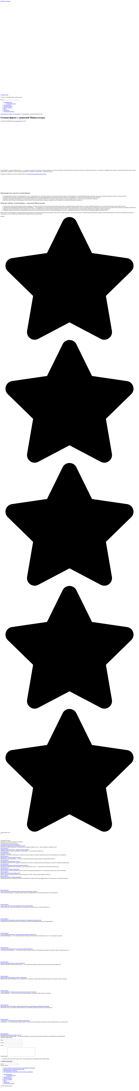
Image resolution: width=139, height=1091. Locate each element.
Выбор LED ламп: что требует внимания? (11, 877)
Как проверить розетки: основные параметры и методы (14, 865)
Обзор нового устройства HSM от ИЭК (10, 873)
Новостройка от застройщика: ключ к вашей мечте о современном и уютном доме (21, 920)
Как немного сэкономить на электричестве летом (13, 845)
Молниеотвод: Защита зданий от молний (11, 857)
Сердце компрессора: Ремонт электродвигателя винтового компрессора (18, 934)
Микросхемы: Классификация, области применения (13, 977)
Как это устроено (7, 107)
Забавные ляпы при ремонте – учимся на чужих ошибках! (15, 849)
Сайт (2, 1045)
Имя (2, 1040)
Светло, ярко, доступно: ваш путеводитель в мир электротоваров (17, 905)
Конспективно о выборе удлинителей (10, 869)
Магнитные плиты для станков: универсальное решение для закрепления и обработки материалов (25, 1006)
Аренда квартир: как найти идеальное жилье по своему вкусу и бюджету (19, 991)
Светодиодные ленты (8, 111)
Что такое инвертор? (6, 853)
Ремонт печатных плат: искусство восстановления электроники (19, 1068)
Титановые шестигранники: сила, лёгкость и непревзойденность (17, 948)
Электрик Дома (4, 94)
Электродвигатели (11, 103)
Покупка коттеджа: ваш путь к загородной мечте (13, 963)
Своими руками (7, 105)
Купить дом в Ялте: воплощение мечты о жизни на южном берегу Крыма (19, 891)
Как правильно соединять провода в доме (13, 1069)
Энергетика (6, 110)
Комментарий (4, 1056)
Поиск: (2, 99)
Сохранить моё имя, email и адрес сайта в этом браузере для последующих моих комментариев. (25, 1058)
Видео (5, 109)
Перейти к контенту (5, 1)
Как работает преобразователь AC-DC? (10, 861)
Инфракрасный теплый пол (10, 1070)
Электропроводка (7, 106)
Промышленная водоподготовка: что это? (11, 1035)
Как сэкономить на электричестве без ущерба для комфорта (18, 1071)
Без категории (16, 121)
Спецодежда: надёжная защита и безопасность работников (15, 1020)
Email (2, 1042)
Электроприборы (7, 102)
